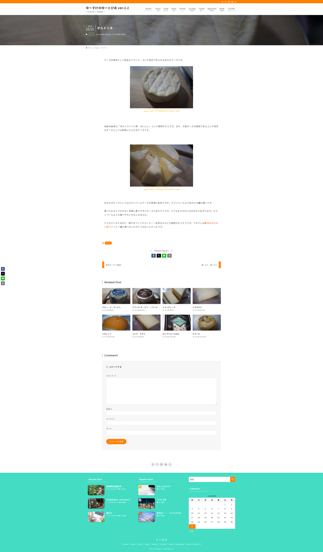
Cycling (163, 544)
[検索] (235, 2)
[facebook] (222, 2)
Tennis (154, 544)
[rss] (232, 2)
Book (189, 544)
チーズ (91, 34)
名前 (109, 409)
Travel (171, 544)
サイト (109, 428)
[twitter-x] (225, 2)
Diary (133, 544)
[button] (153, 256)
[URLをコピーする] (169, 256)
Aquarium (180, 544)
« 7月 (191, 531)
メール (110, 418)
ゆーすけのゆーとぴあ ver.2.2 (107, 7)
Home (126, 544)
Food (140, 544)
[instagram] (229, 2)
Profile (196, 544)
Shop (147, 544)
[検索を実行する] (232, 479)
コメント (111, 375)
